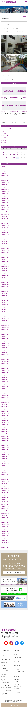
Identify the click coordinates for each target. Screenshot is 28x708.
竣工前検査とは (5, 98)
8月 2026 (14, 146)
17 (3, 156)
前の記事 (4, 122)
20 (14, 156)
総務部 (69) (4, 142)
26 (10, 158)
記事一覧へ (14, 122)
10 (3, 154)
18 (6, 156)
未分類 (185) (4, 137)
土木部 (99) (4, 133)
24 (3, 158)
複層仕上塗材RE (18, 98)
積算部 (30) (4, 140)
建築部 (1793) (4, 135)
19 (10, 156)
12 (10, 154)
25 (6, 158)
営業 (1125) (4, 131)
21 (17, 156)
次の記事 (24, 122)
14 (17, 154)
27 (14, 158)
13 (14, 154)
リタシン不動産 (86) (6, 128)
